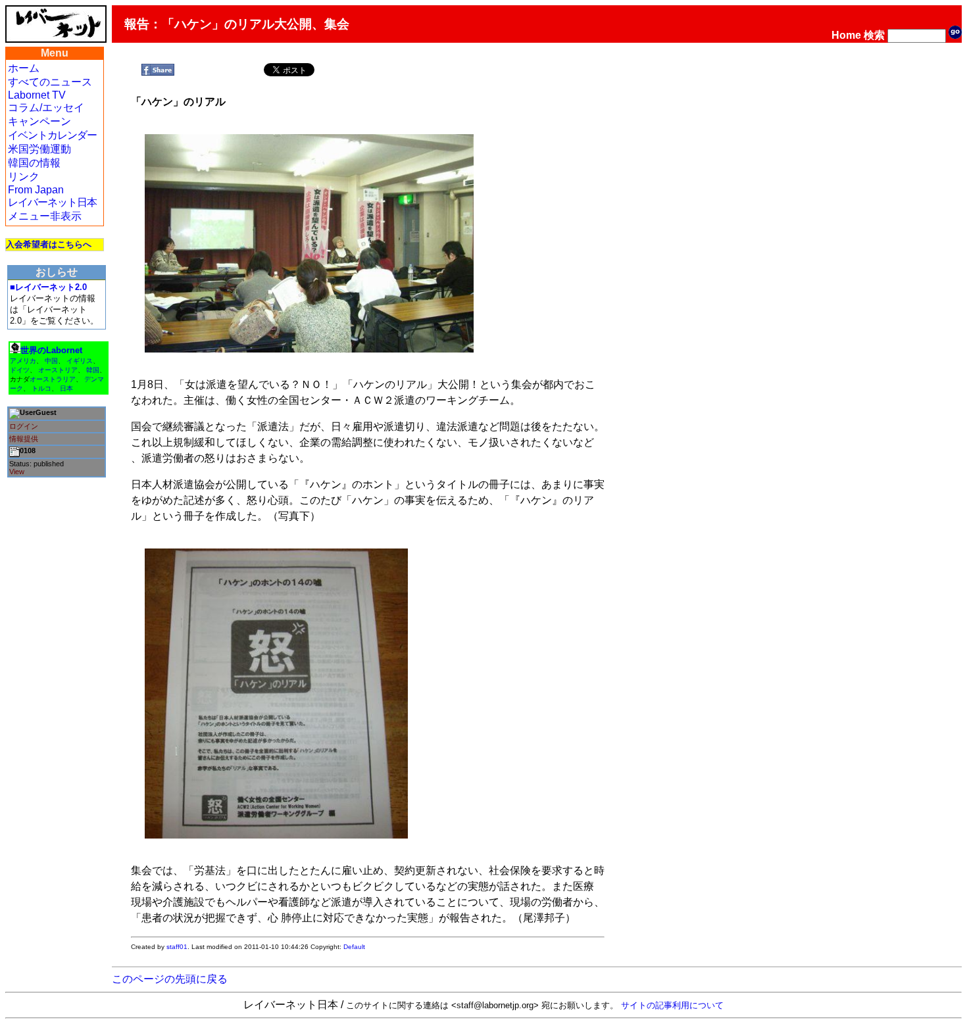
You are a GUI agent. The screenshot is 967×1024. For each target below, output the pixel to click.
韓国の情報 (34, 162)
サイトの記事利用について (672, 1005)
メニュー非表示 (45, 216)
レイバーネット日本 (52, 202)
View (16, 471)
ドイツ (20, 370)
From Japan (36, 189)
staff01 (176, 946)
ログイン (23, 426)
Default (354, 946)
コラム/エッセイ (46, 107)
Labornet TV (37, 95)
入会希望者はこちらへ (48, 244)
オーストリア (58, 370)
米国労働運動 (39, 149)
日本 (66, 388)
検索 (874, 35)
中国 (51, 360)
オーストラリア (53, 379)
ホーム (23, 68)
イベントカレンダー (52, 135)
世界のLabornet (51, 350)
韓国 (92, 370)
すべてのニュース (50, 81)
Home (846, 35)
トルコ (41, 388)
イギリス (79, 360)
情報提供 (23, 439)
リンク (23, 176)
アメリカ (23, 360)
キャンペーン (39, 121)
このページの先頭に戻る (170, 979)
